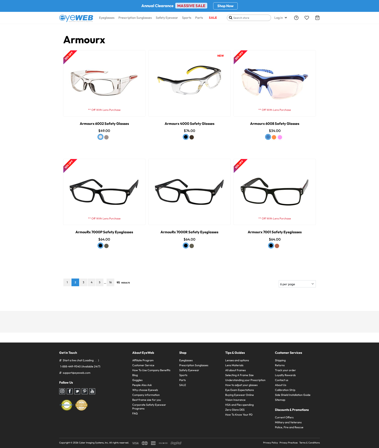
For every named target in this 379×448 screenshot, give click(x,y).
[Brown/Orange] (192, 137)
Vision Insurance (235, 400)
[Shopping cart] (317, 18)
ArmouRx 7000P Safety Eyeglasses (104, 232)
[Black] (100, 245)
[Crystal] (100, 137)
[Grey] (106, 137)
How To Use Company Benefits (151, 370)
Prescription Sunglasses (135, 18)
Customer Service (143, 365)
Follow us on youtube (92, 391)
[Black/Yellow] (186, 137)
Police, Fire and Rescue (289, 427)
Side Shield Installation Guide (293, 395)
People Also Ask (142, 385)
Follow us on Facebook (70, 391)
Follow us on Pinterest (85, 391)
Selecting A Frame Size (239, 375)
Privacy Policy (270, 442)
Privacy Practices (289, 442)
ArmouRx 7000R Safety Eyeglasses (189, 232)
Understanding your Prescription (245, 380)
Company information (146, 395)
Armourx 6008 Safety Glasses (274, 123)
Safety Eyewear (167, 18)
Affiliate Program (143, 360)
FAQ (135, 413)
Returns (280, 365)
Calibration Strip (285, 390)
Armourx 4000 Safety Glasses (189, 123)
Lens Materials (234, 365)
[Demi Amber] (277, 246)
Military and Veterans (288, 422)
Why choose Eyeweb (145, 390)
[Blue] (268, 137)
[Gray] (274, 137)
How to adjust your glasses (241, 385)
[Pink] (280, 137)
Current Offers (284, 417)
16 (110, 282)
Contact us (281, 380)
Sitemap (280, 400)
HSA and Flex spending (239, 405)
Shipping (280, 360)
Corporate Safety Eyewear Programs (149, 406)
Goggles (137, 380)
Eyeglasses (106, 18)
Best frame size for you (146, 400)
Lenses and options (237, 360)
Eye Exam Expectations (239, 390)
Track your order (285, 370)
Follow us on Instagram (62, 391)
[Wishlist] (306, 18)
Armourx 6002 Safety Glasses (104, 123)
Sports (186, 18)
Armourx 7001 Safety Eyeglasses (275, 232)
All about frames (235, 370)
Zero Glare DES (235, 409)
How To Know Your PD (238, 414)
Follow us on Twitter (77, 391)
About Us (280, 385)
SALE (213, 18)
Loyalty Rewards (285, 375)
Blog (135, 375)
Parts (199, 18)
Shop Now (225, 6)
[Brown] (106, 246)
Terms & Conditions (309, 442)
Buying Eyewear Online (239, 395)
